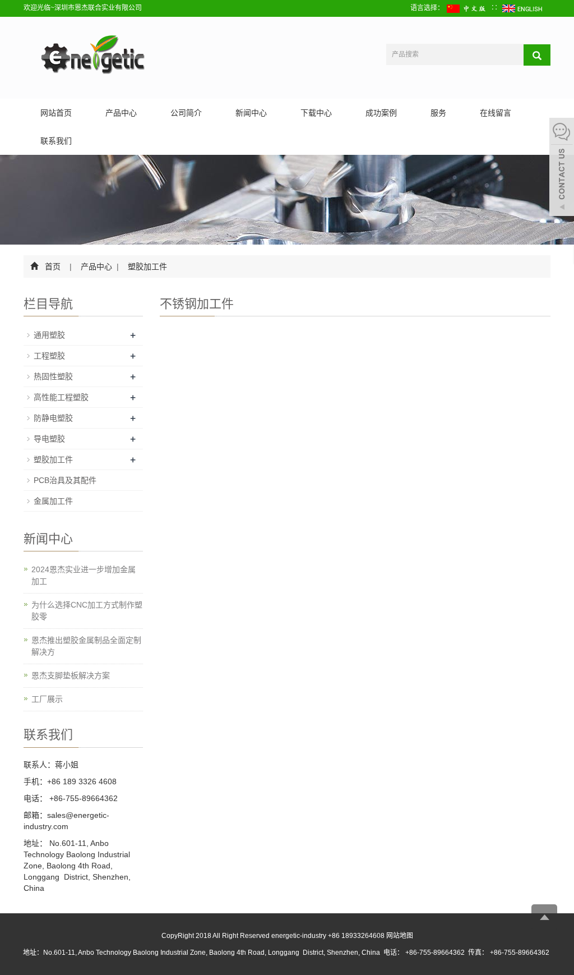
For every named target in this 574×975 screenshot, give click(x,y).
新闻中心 (251, 112)
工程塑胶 (49, 355)
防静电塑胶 (53, 417)
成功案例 (381, 112)
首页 (53, 266)
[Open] (561, 168)
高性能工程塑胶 (61, 397)
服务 (438, 112)
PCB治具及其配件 (65, 480)
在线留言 (495, 112)
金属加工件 (53, 500)
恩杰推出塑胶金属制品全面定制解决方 (86, 646)
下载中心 (316, 112)
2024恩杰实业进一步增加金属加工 (83, 575)
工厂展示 (47, 699)
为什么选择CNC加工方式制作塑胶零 (86, 610)
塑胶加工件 (146, 266)
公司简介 (186, 112)
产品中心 (121, 112)
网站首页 (56, 112)
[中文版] (467, 8)
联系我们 (56, 140)
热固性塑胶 (53, 376)
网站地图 (399, 936)
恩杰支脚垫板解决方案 (70, 675)
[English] (523, 8)
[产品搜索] (537, 55)
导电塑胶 (49, 438)
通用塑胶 (49, 334)
